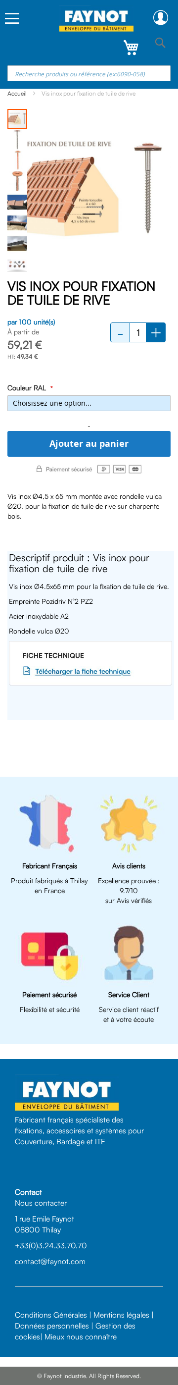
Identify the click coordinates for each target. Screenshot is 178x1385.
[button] (17, 139)
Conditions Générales (51, 1315)
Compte (161, 18)
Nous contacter (41, 1203)
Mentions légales (121, 1315)
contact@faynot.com (50, 1261)
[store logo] (96, 18)
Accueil (17, 93)
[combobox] (89, 73)
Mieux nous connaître (80, 1336)
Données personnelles (52, 1326)
